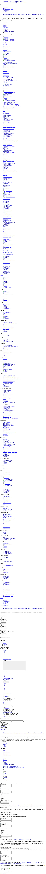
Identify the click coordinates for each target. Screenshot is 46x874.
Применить (8, 637)
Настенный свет (6, 201)
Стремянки (5, 264)
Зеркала (4, 221)
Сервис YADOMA (6, 754)
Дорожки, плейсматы (7, 177)
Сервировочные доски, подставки (10, 171)
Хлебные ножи (6, 75)
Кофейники (5, 121)
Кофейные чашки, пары (8, 119)
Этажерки (5, 175)
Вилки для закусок (7, 137)
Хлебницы (5, 82)
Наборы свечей (6, 208)
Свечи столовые (6, 204)
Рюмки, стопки (6, 148)
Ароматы (5, 763)
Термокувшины (6, 151)
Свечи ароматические (7, 205)
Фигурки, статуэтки (7, 218)
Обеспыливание (6, 85)
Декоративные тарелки (7, 106)
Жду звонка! (3, 860)
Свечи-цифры (6, 207)
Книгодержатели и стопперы (9, 222)
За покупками (3, 872)
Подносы (5, 168)
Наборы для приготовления (8, 67)
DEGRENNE (5, 659)
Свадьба (4, 47)
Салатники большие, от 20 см (9, 107)
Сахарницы (5, 126)
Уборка (4, 762)
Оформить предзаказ (5, 802)
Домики (4, 232)
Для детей (5, 44)
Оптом (1, 275)
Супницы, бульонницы (7, 110)
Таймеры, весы (6, 68)
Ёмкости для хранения (7, 79)
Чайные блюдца (6, 116)
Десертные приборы (7, 134)
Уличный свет (6, 202)
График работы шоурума (8, 712)
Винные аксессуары (7, 153)
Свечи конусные (6, 206)
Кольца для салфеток (7, 178)
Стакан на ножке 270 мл (8, 678)
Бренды (4, 8)
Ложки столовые (6, 131)
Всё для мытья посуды (7, 84)
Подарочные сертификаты (8, 31)
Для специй (5, 160)
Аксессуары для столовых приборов (10, 140)
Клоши (4, 162)
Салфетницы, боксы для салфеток (10, 170)
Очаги (4, 211)
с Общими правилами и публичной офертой (22, 839)
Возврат (4, 745)
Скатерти (5, 180)
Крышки (4, 64)
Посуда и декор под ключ (8, 9)
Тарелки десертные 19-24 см (8, 103)
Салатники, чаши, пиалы (8, 108)
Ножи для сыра (6, 76)
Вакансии (5, 753)
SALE (4, 23)
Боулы (4, 111)
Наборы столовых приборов (8, 129)
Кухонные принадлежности (8, 66)
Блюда (4, 112)
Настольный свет (6, 199)
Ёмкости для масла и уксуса (8, 161)
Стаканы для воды (6, 142)
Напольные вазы (6, 229)
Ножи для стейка (6, 136)
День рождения (6, 46)
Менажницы (5, 167)
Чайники (5, 70)
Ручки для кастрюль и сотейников (10, 63)
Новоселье (5, 48)
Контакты (5, 11)
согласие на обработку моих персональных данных (10, 863)
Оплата (4, 744)
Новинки (5, 22)
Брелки (4, 226)
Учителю (5, 50)
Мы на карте (3, 726)
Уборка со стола (6, 86)
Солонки (5, 81)
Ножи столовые (6, 132)
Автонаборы (5, 250)
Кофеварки (5, 71)
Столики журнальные (7, 214)
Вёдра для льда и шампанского (9, 152)
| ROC (9, 659)
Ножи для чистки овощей (8, 77)
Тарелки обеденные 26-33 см (9, 102)
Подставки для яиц (7, 169)
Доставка (5, 600)
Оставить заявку (6, 708)
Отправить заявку (4, 837)
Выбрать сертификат (7, 716)
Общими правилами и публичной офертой (22, 805)
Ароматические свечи (7, 252)
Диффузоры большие (7, 248)
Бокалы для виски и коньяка (8, 146)
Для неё (4, 42)
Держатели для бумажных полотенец (10, 80)
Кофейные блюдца (6, 120)
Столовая (5, 760)
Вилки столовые (6, 130)
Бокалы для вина (6, 144)
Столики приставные (7, 216)
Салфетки (5, 179)
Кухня (4, 758)
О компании (5, 6)
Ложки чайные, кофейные (8, 133)
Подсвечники (5, 209)
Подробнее (5, 702)
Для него (5, 43)
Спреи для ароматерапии (8, 254)
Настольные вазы (6, 228)
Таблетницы (5, 183)
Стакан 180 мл (6, 657)
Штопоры (5, 154)
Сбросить (2, 637)
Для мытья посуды (6, 266)
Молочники (5, 124)
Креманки (5, 147)
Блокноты (5, 88)
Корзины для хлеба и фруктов (9, 163)
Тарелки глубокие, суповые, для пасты (11, 104)
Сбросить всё (3, 619)
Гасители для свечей (7, 210)
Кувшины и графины (7, 150)
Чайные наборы (6, 118)
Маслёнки (5, 166)
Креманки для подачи (7, 164)
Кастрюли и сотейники (7, 62)
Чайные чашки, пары (7, 115)
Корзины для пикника (7, 182)
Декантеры (5, 149)
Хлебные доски (6, 73)
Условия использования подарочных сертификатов (13, 767)
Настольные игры (6, 223)
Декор (4, 761)
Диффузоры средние (7, 247)
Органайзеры (5, 225)
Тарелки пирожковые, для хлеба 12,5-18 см (11, 105)
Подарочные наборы (7, 51)
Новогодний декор (7, 237)
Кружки (4, 123)
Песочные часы (6, 224)
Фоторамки (5, 219)
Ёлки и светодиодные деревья (9, 235)
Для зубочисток (6, 158)
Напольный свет (6, 200)
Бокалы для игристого (7, 145)
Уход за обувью (6, 261)
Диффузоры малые (7, 245)
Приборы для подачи (7, 139)
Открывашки (5, 155)
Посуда (4, 231)
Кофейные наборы (6, 122)
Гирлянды (5, 234)
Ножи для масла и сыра (7, 135)
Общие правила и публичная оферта (10, 766)
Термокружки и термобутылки (9, 127)
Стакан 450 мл (6, 692)
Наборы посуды (6, 113)
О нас (4, 750)
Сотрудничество (6, 10)
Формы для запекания (7, 65)
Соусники (5, 172)
